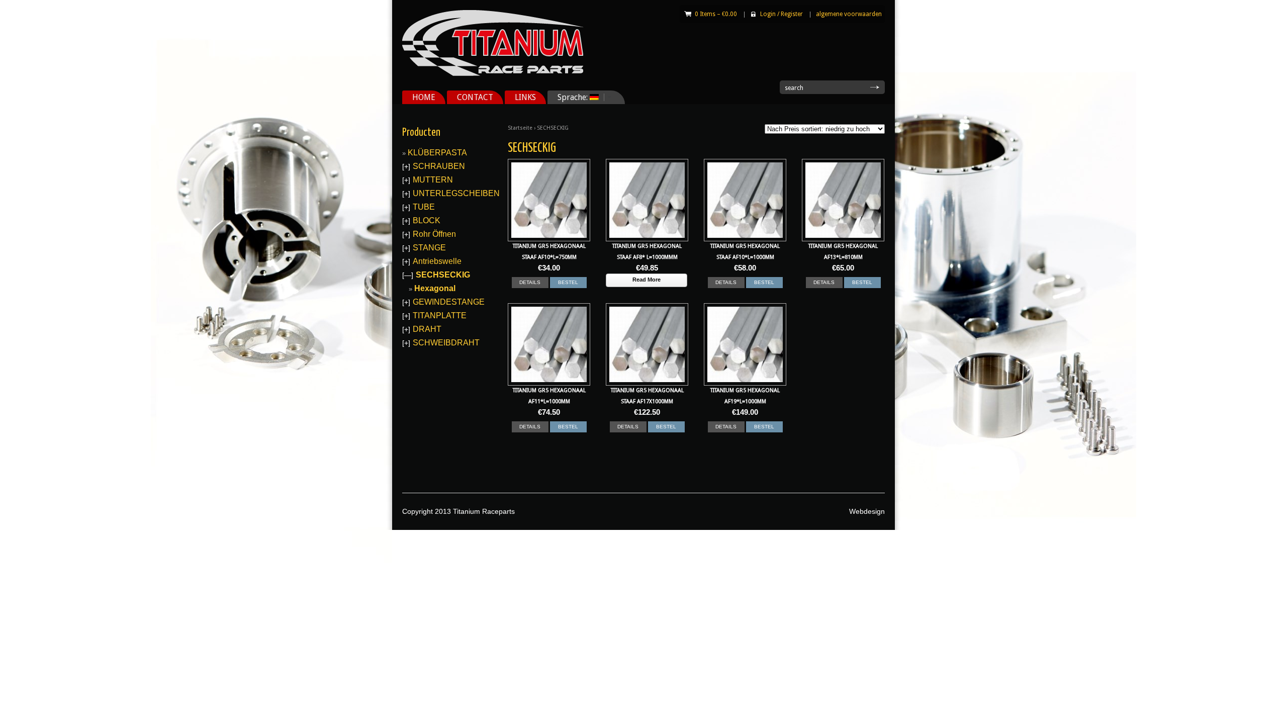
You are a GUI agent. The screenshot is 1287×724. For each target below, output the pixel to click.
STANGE (429, 247)
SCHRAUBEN (439, 166)
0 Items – (716, 14)
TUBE (424, 207)
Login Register (781, 14)
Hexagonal (434, 288)
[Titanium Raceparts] (492, 73)
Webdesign (867, 511)
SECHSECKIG (443, 274)
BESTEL (568, 282)
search (794, 88)
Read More (646, 280)
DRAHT (427, 329)
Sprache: (568, 97)
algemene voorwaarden (849, 14)
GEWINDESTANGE (449, 302)
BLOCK (426, 220)
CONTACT (475, 97)
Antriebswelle (437, 261)
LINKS (525, 97)
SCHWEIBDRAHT (446, 342)
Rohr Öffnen (434, 234)
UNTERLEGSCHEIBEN (456, 193)
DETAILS (529, 282)
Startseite (520, 128)
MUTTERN (433, 179)
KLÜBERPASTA (437, 152)
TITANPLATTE (440, 315)
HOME (423, 97)
